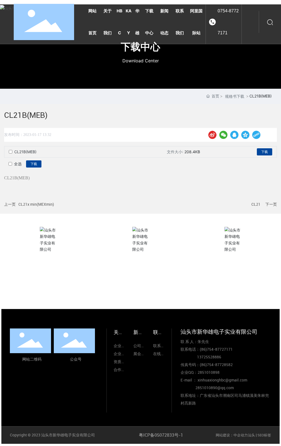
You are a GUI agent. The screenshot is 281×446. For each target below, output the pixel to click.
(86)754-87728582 (216, 364)
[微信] (223, 135)
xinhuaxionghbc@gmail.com (233, 287)
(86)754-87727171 (140, 287)
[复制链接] (256, 135)
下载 (264, 152)
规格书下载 (234, 96)
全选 (18, 163)
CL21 (255, 204)
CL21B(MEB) (25, 151)
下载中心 (140, 47)
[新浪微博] (212, 135)
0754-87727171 (228, 22)
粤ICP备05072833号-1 (161, 435)
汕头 (251, 435)
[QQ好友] (234, 135)
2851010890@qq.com (214, 387)
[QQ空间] (245, 135)
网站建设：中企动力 (232, 435)
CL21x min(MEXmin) (36, 204)
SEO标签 (264, 435)
